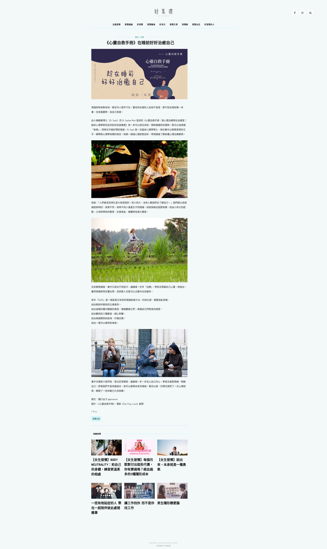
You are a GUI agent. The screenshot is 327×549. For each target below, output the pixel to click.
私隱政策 (167, 546)
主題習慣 (116, 24)
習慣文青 (174, 24)
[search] (310, 12)
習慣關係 (151, 24)
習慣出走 (196, 24)
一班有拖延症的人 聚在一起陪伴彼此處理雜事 (106, 508)
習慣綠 (185, 24)
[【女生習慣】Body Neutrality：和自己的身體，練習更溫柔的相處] (106, 447)
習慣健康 (129, 24)
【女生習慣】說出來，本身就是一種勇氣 (171, 464)
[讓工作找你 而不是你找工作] (139, 490)
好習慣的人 (209, 24)
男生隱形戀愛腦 (168, 503)
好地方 (162, 24)
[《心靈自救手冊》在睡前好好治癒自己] (139, 74)
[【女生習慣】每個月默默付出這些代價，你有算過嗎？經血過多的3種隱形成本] (139, 447)
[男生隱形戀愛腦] (172, 490)
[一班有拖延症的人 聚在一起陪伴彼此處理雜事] (106, 490)
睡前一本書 (139, 37)
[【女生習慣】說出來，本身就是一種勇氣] (172, 447)
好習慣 (140, 24)
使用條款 (159, 546)
